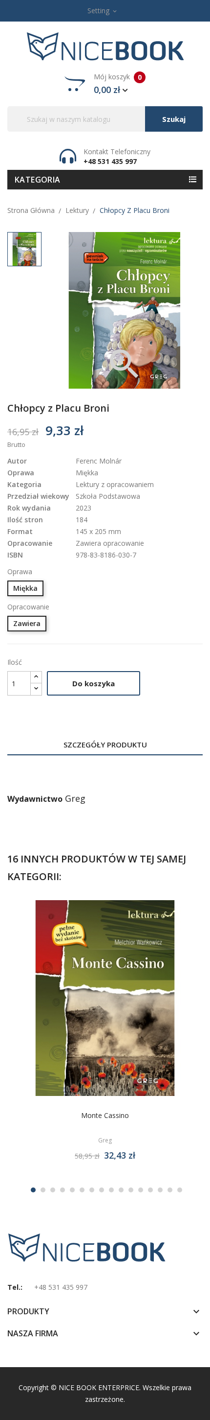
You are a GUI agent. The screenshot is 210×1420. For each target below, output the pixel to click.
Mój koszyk (118, 83)
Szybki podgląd (116, 1001)
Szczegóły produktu (105, 744)
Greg (75, 798)
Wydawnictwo (35, 798)
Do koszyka (93, 683)
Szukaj (174, 119)
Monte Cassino (105, 1115)
